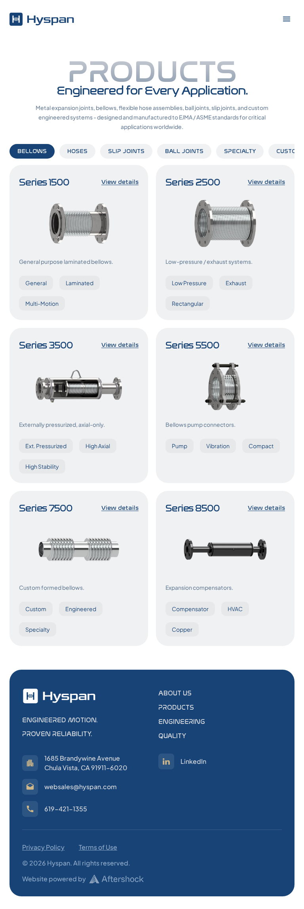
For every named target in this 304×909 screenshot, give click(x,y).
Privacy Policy (43, 847)
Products (176, 707)
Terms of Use (98, 847)
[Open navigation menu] (286, 19)
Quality (172, 736)
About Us (175, 693)
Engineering (181, 721)
